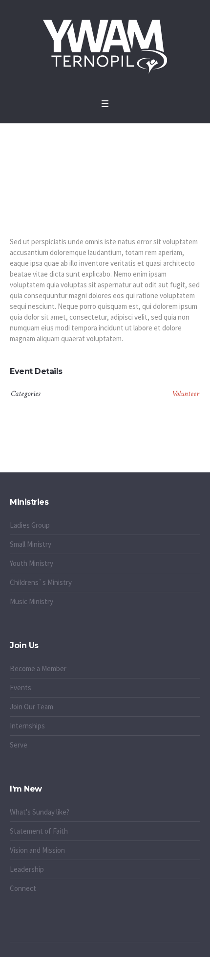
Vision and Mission (37, 850)
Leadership (27, 869)
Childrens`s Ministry (41, 582)
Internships (27, 725)
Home (79, 167)
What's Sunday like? (39, 812)
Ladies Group (30, 525)
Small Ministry (30, 544)
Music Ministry (31, 601)
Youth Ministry (31, 563)
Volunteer (185, 394)
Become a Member (38, 668)
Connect (23, 888)
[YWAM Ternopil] (105, 47)
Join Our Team (31, 706)
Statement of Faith (39, 831)
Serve (18, 744)
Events (20, 687)
